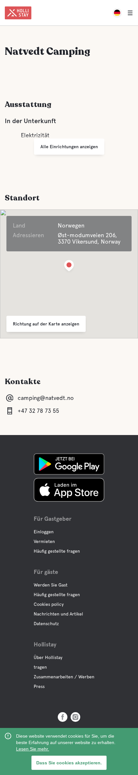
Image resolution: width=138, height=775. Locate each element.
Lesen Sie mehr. (32, 748)
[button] (69, 266)
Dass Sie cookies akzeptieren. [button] (69, 762)
